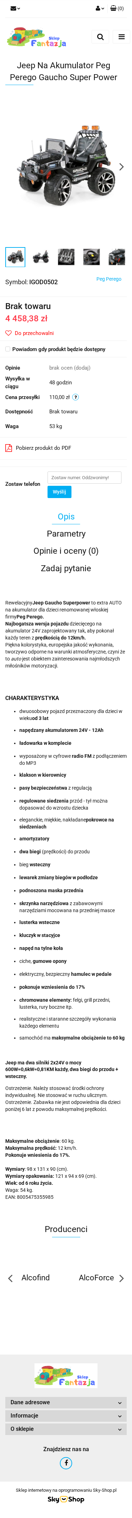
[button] (117, 9)
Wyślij (59, 492)
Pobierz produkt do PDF (43, 448)
